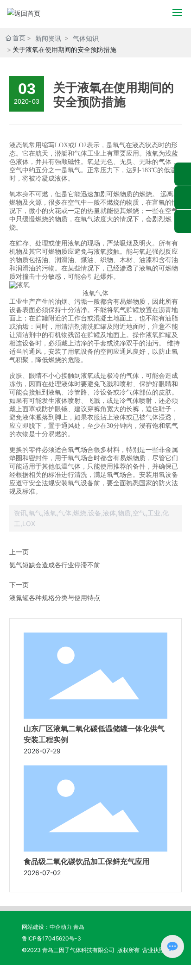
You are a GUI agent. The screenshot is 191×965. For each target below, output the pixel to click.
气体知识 (86, 38)
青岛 (78, 926)
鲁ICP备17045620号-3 (51, 938)
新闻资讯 (48, 38)
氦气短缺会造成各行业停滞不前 (54, 565)
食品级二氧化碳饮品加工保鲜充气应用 (87, 861)
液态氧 (19, 145)
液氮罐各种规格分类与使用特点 (54, 598)
